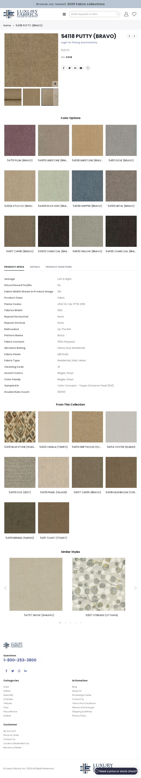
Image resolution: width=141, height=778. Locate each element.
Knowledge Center (81, 695)
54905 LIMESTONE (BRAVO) (53, 160)
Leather (7, 715)
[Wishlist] (134, 14)
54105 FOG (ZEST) (20, 492)
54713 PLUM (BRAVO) (20, 160)
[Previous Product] (129, 36)
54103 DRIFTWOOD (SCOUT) (87, 447)
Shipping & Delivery (82, 711)
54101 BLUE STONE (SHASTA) (19, 447)
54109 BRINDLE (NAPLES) (20, 538)
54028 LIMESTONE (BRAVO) (87, 160)
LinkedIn (75, 68)
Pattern (7, 690)
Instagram (19, 670)
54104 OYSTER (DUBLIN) (121, 447)
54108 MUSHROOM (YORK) (121, 492)
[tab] (14, 267)
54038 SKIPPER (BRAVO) (87, 206)
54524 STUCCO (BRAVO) (19, 206)
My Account (9, 731)
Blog (74, 686)
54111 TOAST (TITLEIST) (53, 538)
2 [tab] (65, 622)
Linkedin (25, 670)
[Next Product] (134, 36)
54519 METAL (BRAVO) (121, 206)
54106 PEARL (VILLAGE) (53, 492)
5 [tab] (81, 622)
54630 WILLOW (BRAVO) (87, 251)
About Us (77, 690)
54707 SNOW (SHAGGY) (39, 615)
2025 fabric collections (86, 4)
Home (7, 25)
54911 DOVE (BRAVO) (121, 160)
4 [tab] (75, 622)
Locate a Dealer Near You (16, 743)
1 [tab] (60, 622)
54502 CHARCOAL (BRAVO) (53, 251)
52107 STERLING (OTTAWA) (102, 615)
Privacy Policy (79, 715)
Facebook (64, 68)
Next (135, 588)
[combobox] (94, 14)
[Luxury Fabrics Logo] (20, 14)
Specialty (8, 695)
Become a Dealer (12, 747)
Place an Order (11, 735)
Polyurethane (10, 711)
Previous (5, 588)
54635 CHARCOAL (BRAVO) (121, 251)
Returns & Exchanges (83, 707)
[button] (55, 84)
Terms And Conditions (84, 703)
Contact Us (78, 699)
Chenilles (8, 699)
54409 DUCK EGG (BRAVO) (53, 206)
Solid (6, 686)
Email (81, 68)
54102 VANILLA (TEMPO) (53, 447)
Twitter (69, 68)
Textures (7, 703)
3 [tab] (70, 622)
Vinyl (5, 707)
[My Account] (126, 14)
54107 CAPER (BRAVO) (20, 251)
